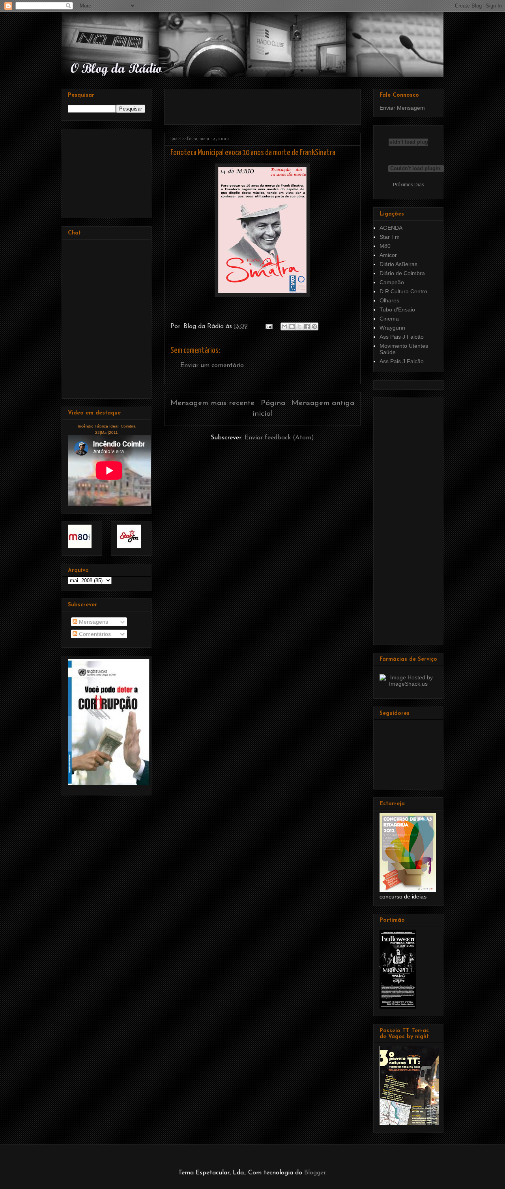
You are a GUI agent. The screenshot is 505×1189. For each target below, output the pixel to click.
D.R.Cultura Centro (403, 291)
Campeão (392, 282)
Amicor (388, 255)
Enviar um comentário (212, 365)
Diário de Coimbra (402, 273)
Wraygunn (392, 327)
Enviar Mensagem (402, 108)
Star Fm (390, 237)
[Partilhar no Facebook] (307, 326)
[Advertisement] (262, 104)
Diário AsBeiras (398, 264)
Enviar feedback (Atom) (279, 438)
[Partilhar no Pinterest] (314, 326)
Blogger (314, 1173)
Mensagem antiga (323, 403)
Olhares (389, 300)
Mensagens (92, 622)
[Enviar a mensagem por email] (284, 326)
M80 (385, 246)
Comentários (94, 634)
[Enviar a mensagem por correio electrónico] (268, 326)
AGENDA (391, 228)
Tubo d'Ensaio (397, 309)
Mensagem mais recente (212, 403)
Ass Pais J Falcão (402, 337)
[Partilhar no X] (299, 326)
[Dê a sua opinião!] (292, 326)
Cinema (389, 318)
